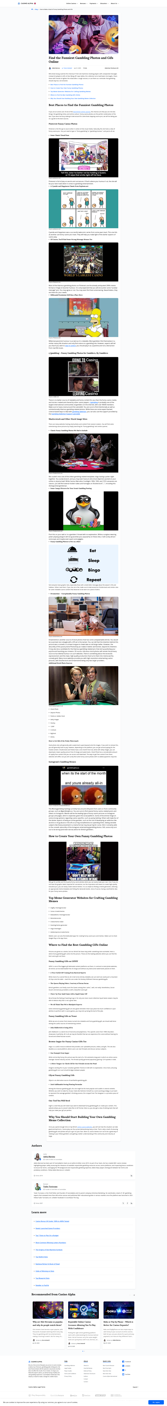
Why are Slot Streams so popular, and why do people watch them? (48, 1323)
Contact (86, 1379)
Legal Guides (67, 1368)
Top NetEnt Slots (42, 1257)
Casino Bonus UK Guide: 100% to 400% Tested (52, 1221)
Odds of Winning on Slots (45, 1271)
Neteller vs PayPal (42, 1285)
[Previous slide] (130, 1295)
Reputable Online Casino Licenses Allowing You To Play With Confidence (82, 1325)
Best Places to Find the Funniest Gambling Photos (66, 84)
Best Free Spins (107, 1368)
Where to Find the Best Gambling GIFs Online (65, 95)
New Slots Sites (107, 1371)
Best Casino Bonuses (108, 1365)
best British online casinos (81, 112)
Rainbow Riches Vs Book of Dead (48, 1264)
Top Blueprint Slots (42, 1278)
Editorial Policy (88, 1371)
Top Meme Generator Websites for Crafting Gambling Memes (70, 91)
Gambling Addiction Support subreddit (66, 414)
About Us (86, 1365)
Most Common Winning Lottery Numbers (51, 1243)
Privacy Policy (68, 1376)
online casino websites (84, 1127)
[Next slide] (133, 1295)
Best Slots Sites (107, 1373)
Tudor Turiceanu (50, 1187)
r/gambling (94, 402)
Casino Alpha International (110, 1376)
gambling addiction (79, 412)
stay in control (70, 346)
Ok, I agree (156, 1402)
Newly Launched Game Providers (48, 1228)
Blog (36, 9)
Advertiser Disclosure (89, 1373)
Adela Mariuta (56, 68)
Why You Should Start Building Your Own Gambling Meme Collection (73, 98)
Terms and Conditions (70, 1373)
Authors (86, 1376)
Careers (86, 1381)
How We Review (88, 1368)
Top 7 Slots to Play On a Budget (47, 1235)
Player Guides (68, 1371)
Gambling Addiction (69, 1365)
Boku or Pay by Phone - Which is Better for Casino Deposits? (118, 1323)
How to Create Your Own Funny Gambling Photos (66, 88)
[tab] (82, 1351)
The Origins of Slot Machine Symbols (49, 1250)
